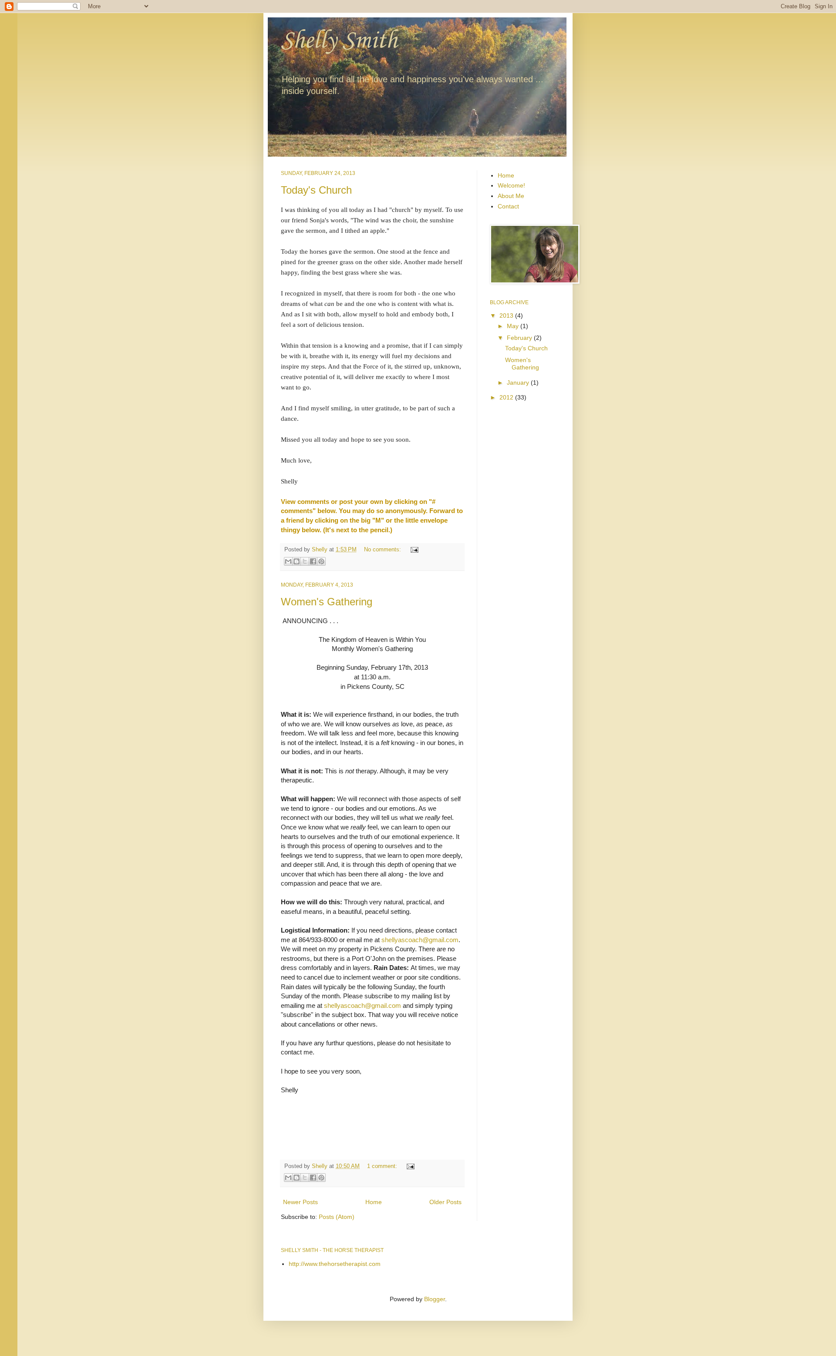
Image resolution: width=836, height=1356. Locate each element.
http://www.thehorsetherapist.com (335, 1263)
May (513, 325)
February (520, 337)
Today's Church (316, 190)
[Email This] (288, 561)
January (519, 382)
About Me (511, 195)
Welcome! (511, 185)
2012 (507, 397)
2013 (507, 315)
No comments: (383, 550)
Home (373, 1201)
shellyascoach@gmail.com (419, 939)
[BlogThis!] (296, 561)
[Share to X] (304, 561)
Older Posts (445, 1201)
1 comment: (383, 1166)
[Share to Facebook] (313, 561)
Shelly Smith (339, 41)
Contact (508, 206)
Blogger (434, 1299)
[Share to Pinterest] (321, 561)
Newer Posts (300, 1201)
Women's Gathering (326, 602)
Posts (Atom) (336, 1216)
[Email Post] (413, 550)
